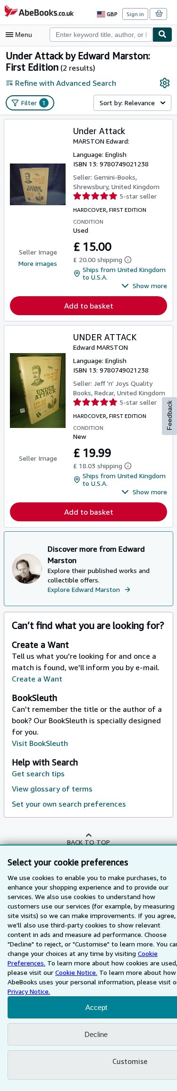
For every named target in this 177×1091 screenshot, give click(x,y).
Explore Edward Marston (84, 589)
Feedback (169, 415)
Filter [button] (33, 103)
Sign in (135, 14)
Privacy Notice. (29, 991)
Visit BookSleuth (40, 743)
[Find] (162, 34)
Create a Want (37, 678)
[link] (164, 83)
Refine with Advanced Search (65, 83)
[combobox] (101, 34)
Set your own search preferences (69, 804)
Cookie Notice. (76, 972)
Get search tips (38, 773)
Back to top (88, 842)
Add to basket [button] (88, 305)
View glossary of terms (52, 788)
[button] (144, 286)
